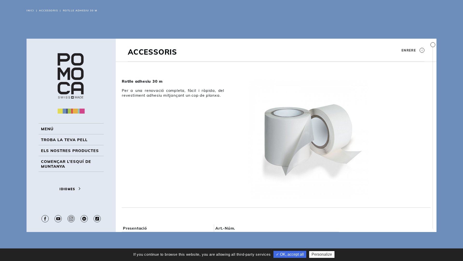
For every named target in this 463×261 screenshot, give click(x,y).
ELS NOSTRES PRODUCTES (70, 150)
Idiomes (68, 189)
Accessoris (48, 10)
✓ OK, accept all (290, 254)
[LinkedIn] (84, 218)
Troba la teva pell (64, 139)
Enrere (409, 50)
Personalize (322, 254)
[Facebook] (45, 218)
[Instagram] (71, 218)
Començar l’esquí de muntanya (66, 164)
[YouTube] (58, 218)
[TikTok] (97, 218)
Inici (30, 10)
